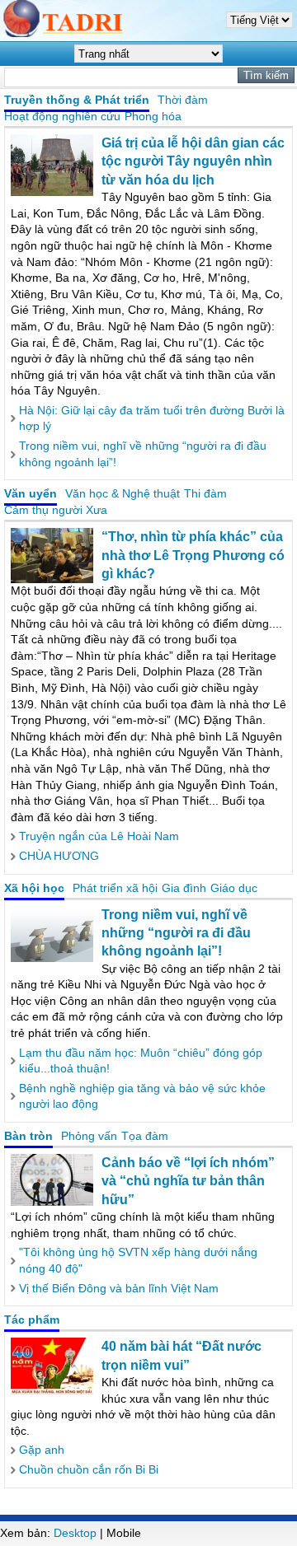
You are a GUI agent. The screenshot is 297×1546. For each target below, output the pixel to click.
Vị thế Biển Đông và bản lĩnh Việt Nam (119, 1288)
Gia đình (184, 887)
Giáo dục (233, 887)
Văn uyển (30, 493)
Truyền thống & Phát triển (76, 99)
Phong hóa (153, 116)
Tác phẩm (31, 1319)
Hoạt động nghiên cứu (62, 116)
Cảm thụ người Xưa (55, 509)
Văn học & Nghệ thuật (122, 493)
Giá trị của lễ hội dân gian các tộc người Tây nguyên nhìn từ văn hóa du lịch (193, 161)
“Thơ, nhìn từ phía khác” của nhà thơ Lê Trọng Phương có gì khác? (193, 555)
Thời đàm (183, 99)
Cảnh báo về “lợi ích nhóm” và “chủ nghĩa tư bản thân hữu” (188, 1181)
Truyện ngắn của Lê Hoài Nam (99, 836)
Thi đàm (205, 493)
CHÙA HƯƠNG (59, 855)
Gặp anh (41, 1449)
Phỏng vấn (89, 1135)
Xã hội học (34, 887)
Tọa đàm (144, 1135)
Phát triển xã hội (115, 887)
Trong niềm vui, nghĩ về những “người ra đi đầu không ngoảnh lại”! (176, 933)
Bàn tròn (28, 1135)
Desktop (75, 1532)
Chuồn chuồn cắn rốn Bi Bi (88, 1469)
